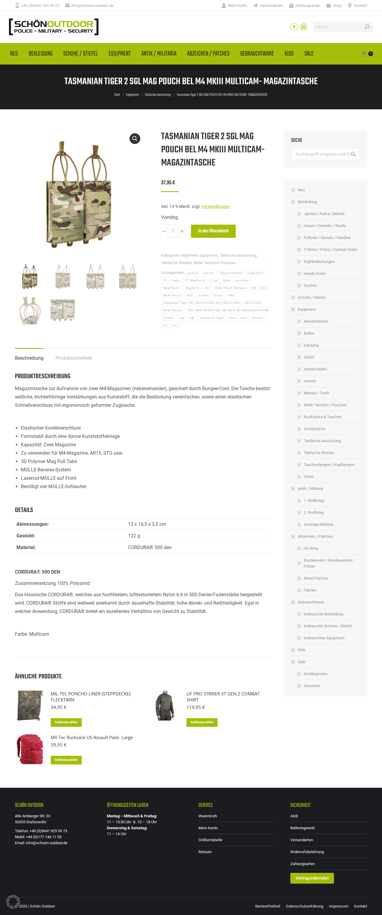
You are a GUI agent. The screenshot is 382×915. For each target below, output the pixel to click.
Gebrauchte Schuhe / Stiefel (328, 626)
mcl (207, 287)
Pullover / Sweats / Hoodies (327, 237)
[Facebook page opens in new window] (294, 27)
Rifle (232, 295)
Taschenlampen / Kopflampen (329, 464)
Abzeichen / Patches (315, 536)
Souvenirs (312, 685)
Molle (227, 280)
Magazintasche (231, 273)
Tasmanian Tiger (212, 317)
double (203, 295)
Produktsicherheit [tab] (74, 358)
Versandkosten (215, 206)
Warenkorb (207, 816)
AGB (294, 816)
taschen (209, 273)
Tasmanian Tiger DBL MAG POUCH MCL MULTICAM (201, 302)
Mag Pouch (171, 287)
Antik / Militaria (310, 488)
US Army (311, 548)
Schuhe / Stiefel (311, 297)
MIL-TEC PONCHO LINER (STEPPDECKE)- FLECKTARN (91, 697)
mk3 (244, 317)
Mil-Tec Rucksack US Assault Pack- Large (92, 737)
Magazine (192, 287)
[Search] (367, 27)
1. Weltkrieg (314, 500)
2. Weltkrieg (314, 512)
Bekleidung (307, 202)
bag (182, 317)
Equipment (209, 255)
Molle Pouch (172, 295)
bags (176, 280)
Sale (301, 662)
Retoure (205, 852)
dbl (264, 287)
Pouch (218, 295)
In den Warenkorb (213, 231)
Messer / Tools (316, 393)
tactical (192, 273)
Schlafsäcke (314, 429)
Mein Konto (208, 828)
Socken (310, 285)
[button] (135, 138)
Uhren (309, 476)
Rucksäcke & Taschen (323, 417)
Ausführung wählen (66, 722)
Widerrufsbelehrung (307, 852)
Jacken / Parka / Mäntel (324, 213)
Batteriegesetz (302, 828)
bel (175, 325)
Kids (301, 650)
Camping (311, 345)
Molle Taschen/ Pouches (215, 262)
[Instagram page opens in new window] (303, 27)
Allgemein (189, 255)
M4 (254, 287)
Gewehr (257, 317)
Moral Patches (316, 578)
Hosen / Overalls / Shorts (325, 225)
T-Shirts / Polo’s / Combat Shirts (330, 249)
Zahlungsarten (302, 864)
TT (165, 280)
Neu (301, 190)
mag (232, 317)
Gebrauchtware (311, 602)
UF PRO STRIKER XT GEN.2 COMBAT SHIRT (223, 697)
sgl (192, 317)
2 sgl (214, 280)
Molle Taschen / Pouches (325, 405)
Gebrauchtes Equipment (324, 638)
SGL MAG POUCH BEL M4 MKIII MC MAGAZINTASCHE (228, 310)
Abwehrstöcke (316, 321)
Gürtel (309, 357)
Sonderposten (315, 674)
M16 (190, 295)
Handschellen (315, 369)
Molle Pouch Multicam (231, 287)
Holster (310, 381)
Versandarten (301, 840)
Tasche (168, 317)
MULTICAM (253, 302)
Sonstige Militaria (318, 524)
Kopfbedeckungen (319, 261)
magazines (255, 273)
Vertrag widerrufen (312, 878)
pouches (242, 280)
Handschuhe (314, 273)
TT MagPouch (195, 280)
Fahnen (310, 590)
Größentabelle (210, 840)
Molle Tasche (172, 310)
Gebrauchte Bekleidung (323, 614)
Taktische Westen (176, 262)
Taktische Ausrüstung (237, 255)
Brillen (309, 333)
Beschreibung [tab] (29, 358)
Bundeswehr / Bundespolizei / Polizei (329, 563)
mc (165, 325)
